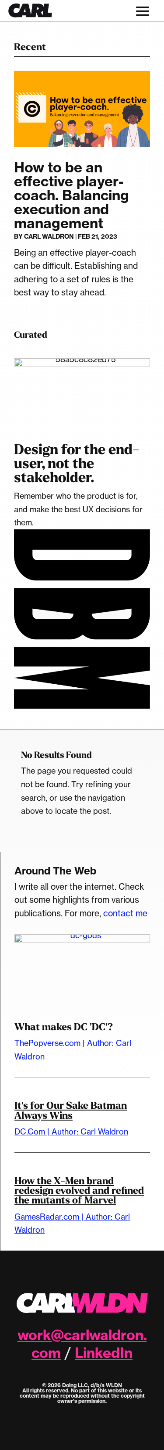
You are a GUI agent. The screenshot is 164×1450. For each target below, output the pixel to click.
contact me (125, 913)
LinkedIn (104, 1352)
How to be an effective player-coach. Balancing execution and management (71, 195)
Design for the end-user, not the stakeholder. (77, 463)
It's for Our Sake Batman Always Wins (70, 1110)
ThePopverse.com (47, 1043)
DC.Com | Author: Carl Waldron (71, 1131)
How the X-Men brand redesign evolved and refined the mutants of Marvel (79, 1190)
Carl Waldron (49, 236)
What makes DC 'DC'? (63, 1027)
